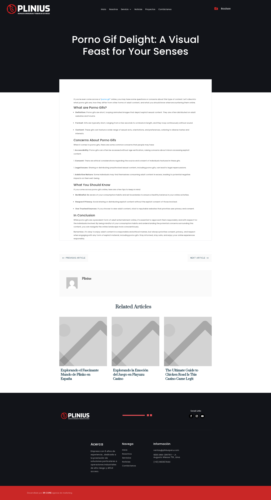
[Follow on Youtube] (202, 416)
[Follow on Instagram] (196, 416)
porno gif (105, 99)
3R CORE (47, 493)
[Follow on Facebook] (191, 416)
